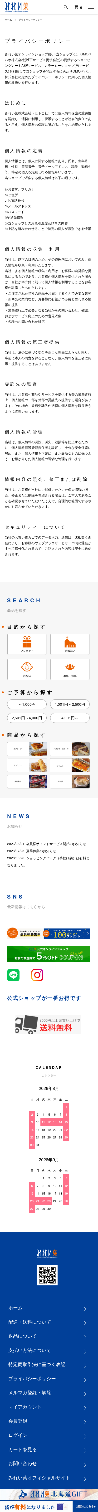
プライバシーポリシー (32, 1378)
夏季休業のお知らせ (41, 850)
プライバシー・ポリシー (49, 76)
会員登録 (17, 1420)
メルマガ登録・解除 (29, 1392)
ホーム (8, 19)
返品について (22, 1335)
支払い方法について (29, 1350)
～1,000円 (26, 704)
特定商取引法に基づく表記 (36, 1364)
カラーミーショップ (59, 65)
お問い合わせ (22, 1463)
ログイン (17, 1434)
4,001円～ (69, 717)
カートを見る (22, 1449)
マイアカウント (25, 1406)
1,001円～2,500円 (70, 704)
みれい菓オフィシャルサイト (39, 1477)
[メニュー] (91, 7)
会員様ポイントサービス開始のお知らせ (56, 843)
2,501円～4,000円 (27, 717)
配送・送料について (29, 1321)
